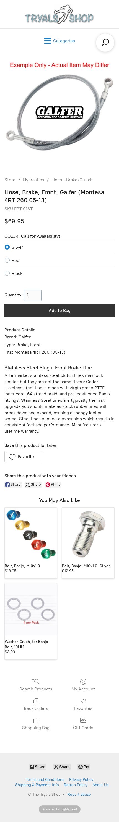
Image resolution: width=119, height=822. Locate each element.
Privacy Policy (81, 779)
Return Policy (75, 784)
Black (17, 273)
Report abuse (79, 794)
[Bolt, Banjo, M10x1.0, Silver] (88, 534)
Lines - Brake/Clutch (72, 179)
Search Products (35, 689)
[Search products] (105, 43)
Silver (17, 247)
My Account (83, 689)
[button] (23, 456)
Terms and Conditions (45, 779)
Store (9, 179)
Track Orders (35, 708)
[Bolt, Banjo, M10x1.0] (31, 534)
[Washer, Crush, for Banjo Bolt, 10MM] (31, 609)
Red (15, 260)
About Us (100, 784)
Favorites (83, 708)
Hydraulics (33, 179)
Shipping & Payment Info (37, 784)
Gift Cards (83, 727)
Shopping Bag (36, 727)
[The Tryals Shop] (59, 14)
